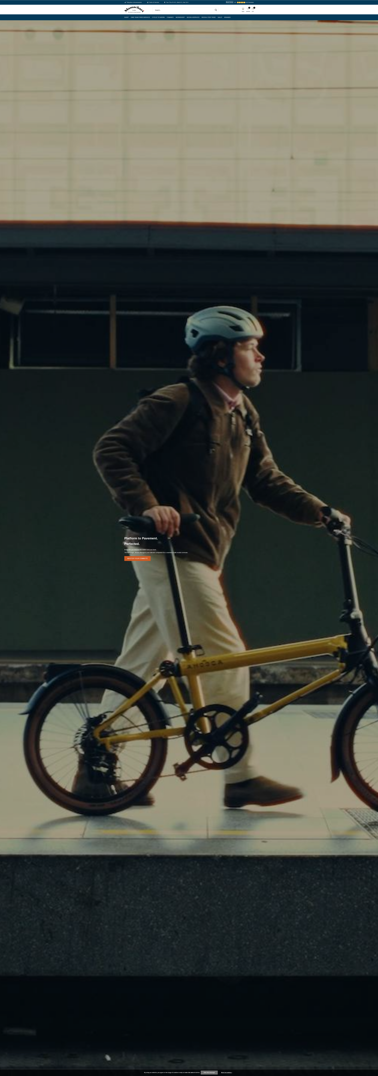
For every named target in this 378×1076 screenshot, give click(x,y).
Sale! (220, 17)
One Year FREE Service (140, 17)
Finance (170, 17)
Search (216, 10)
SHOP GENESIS (189, 554)
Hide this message (209, 1072)
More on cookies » (226, 1072)
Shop (126, 17)
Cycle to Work (158, 17)
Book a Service (193, 17)
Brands (227, 17)
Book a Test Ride (209, 17)
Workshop (180, 17)
